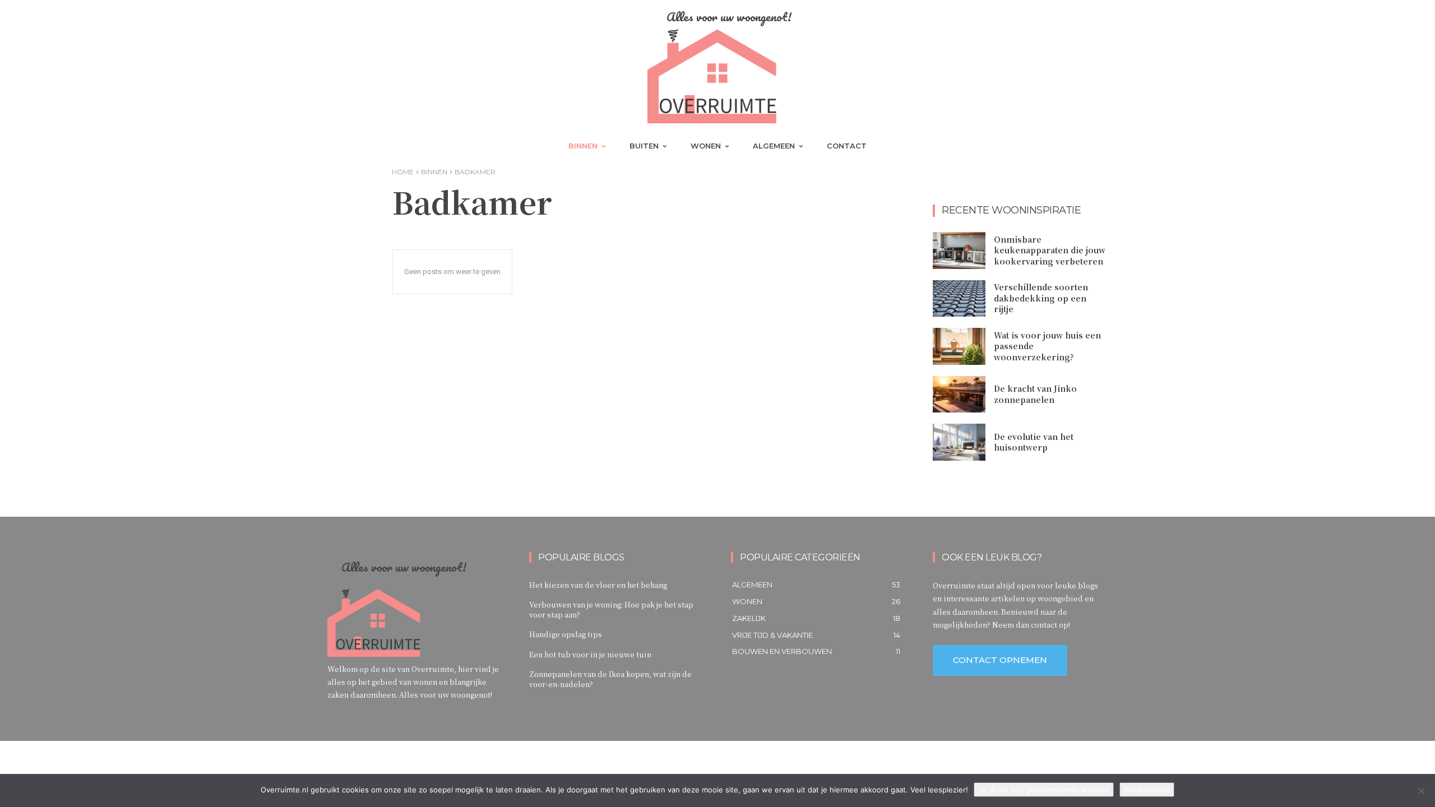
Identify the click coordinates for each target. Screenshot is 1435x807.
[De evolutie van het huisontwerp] (959, 442)
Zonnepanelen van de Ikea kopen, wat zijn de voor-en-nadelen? (610, 679)
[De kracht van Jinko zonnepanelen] (959, 394)
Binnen (434, 172)
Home (403, 172)
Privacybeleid (1147, 789)
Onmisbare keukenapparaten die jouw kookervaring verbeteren (1049, 250)
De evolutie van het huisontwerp (1033, 442)
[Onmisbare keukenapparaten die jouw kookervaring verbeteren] (959, 250)
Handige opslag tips (565, 634)
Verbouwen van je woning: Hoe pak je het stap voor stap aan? (611, 609)
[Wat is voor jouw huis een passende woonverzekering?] (959, 346)
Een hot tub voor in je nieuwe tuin (590, 654)
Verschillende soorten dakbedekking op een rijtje (1041, 297)
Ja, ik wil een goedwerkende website (1043, 789)
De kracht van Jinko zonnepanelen (1035, 394)
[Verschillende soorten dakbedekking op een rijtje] (959, 298)
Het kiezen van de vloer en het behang (598, 584)
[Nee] (1421, 790)
